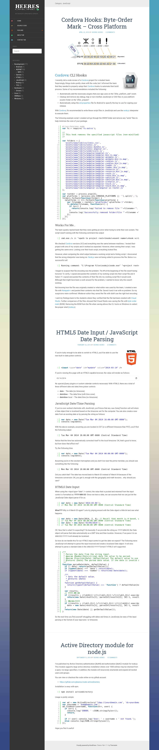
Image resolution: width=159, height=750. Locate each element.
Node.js (18, 83)
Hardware (18, 88)
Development (19, 64)
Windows (17, 98)
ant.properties (85, 103)
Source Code (22, 25)
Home (19, 21)
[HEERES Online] (27, 7)
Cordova (61, 75)
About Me (20, 35)
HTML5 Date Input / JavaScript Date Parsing (97, 336)
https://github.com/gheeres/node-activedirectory (80, 682)
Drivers (18, 91)
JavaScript (20, 80)
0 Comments (110, 32)
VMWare (17, 96)
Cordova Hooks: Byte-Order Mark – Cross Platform (96, 23)
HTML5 (18, 77)
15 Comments (112, 657)
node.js (126, 110)
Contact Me (21, 40)
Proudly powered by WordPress (86, 745)
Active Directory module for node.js (97, 648)
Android (19, 67)
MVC (19, 72)
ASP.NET (19, 69)
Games (18, 75)
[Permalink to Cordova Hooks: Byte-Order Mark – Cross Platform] (97, 52)
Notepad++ (66, 290)
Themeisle (113, 745)
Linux (16, 93)
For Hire (20, 30)
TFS (17, 85)
